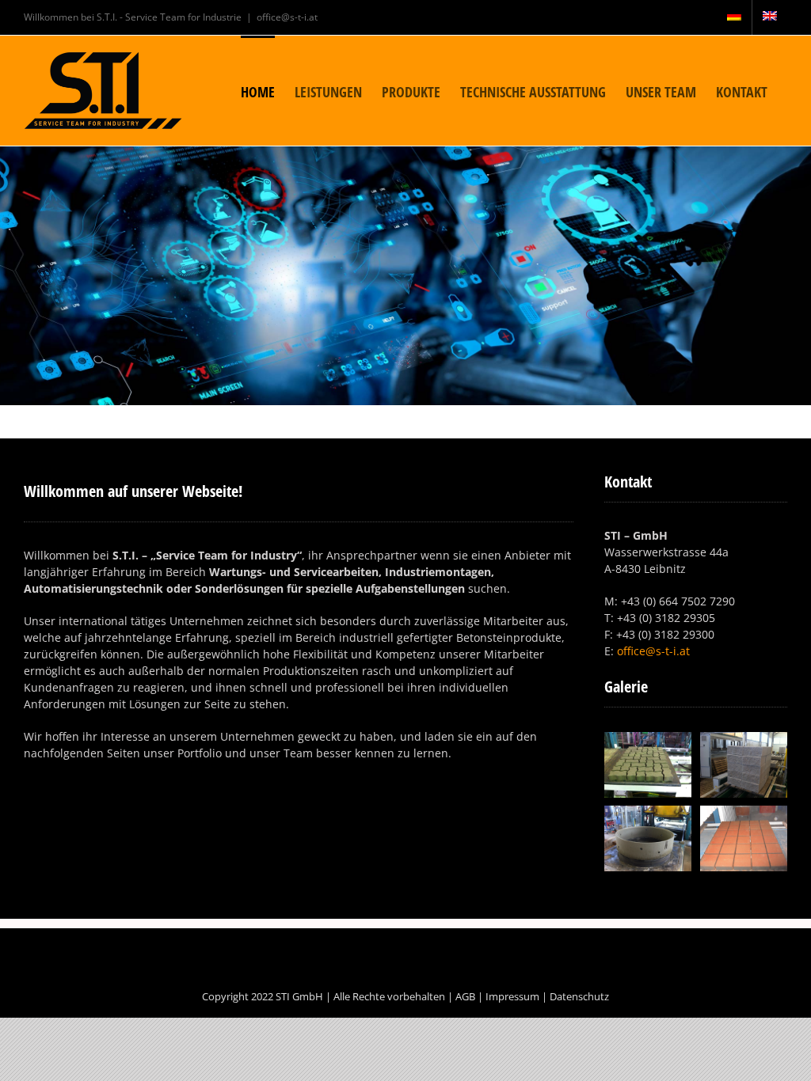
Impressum (512, 996)
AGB (465, 996)
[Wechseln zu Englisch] (769, 17)
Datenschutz (579, 996)
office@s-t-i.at (287, 17)
